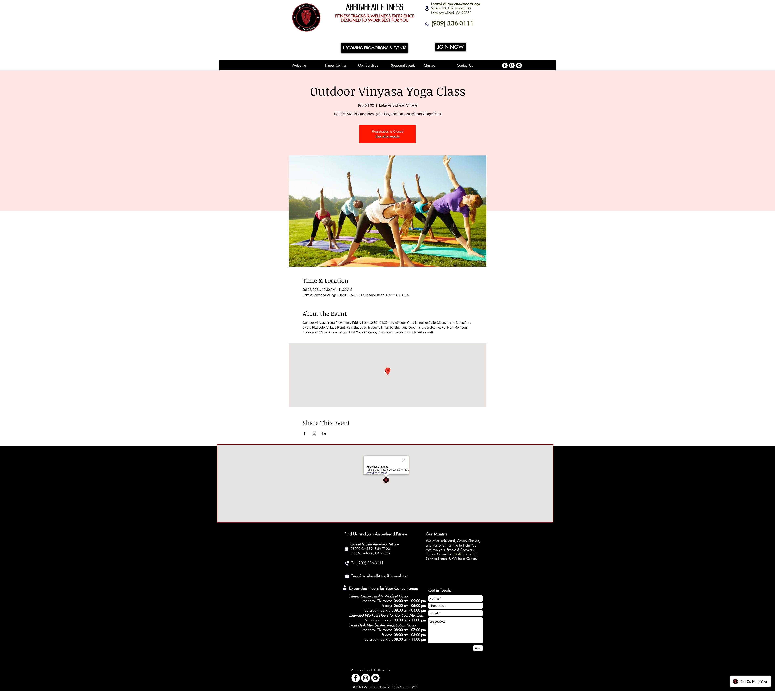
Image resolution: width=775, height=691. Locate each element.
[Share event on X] (314, 433)
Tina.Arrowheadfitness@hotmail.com (380, 575)
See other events (387, 136)
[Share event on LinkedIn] (324, 433)
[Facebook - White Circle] (505, 65)
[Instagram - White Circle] (512, 65)
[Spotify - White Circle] (519, 65)
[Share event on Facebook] (304, 433)
